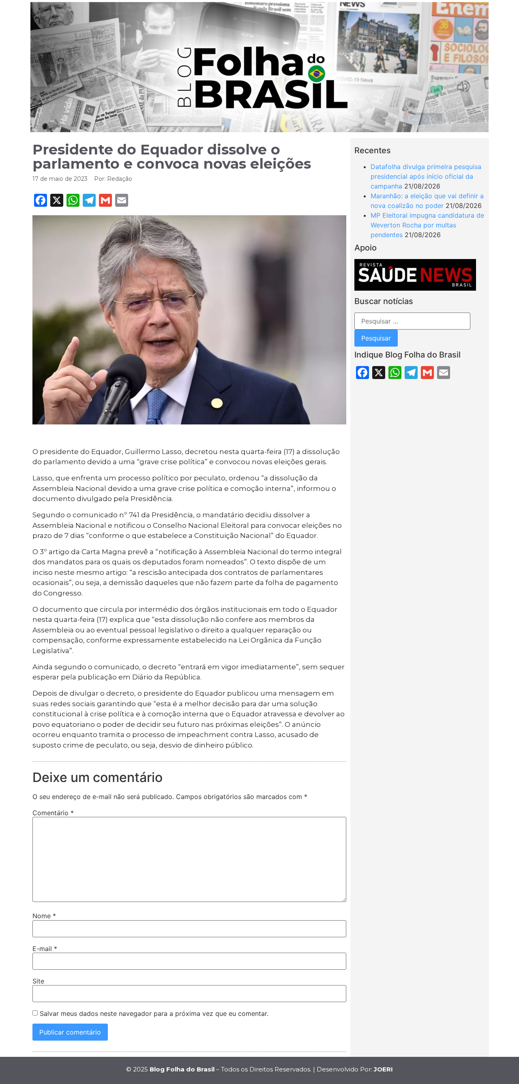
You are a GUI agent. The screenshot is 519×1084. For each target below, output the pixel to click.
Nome (44, 916)
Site (38, 981)
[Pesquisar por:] (412, 321)
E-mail (44, 948)
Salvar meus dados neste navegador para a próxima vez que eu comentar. (154, 1013)
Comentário (53, 813)
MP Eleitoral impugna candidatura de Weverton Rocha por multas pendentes (427, 225)
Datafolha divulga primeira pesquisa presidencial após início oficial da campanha (426, 176)
